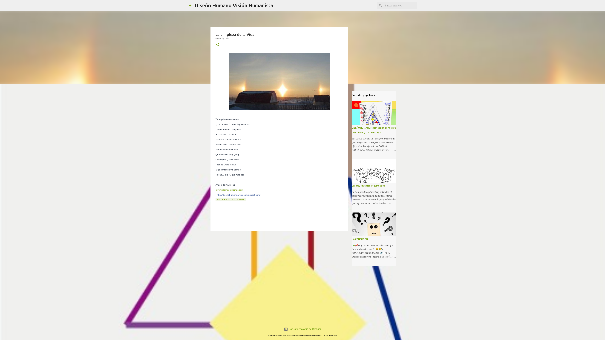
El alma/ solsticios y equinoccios (368, 185)
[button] (217, 45)
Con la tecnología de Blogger (304, 329)
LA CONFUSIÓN (360, 239)
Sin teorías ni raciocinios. (230, 199)
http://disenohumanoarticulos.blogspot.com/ (238, 195)
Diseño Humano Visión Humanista (234, 5)
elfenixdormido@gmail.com (229, 190)
